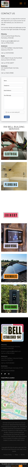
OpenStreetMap (24, 419)
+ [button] (3, 383)
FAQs (16, 454)
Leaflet (11, 419)
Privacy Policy (8, 454)
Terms (22, 454)
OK (20, 466)
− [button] (3, 385)
